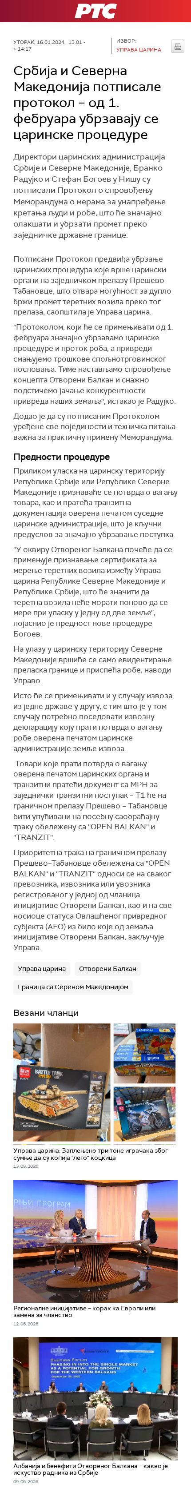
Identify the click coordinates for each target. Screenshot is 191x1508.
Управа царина (42, 968)
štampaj (177, 46)
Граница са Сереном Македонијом (73, 987)
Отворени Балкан (107, 968)
